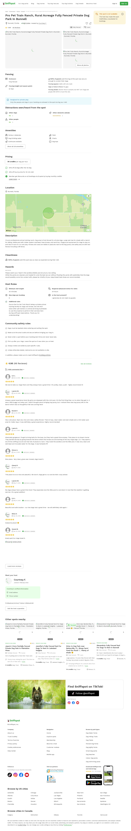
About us (11, 733)
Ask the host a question (15, 608)
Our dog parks (23, 3)
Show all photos (83, 65)
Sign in (114, 3)
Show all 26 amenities (15, 146)
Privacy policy (12, 744)
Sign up (124, 3)
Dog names (41, 3)
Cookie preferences (14, 747)
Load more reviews (14, 566)
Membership (51, 740)
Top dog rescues (53, 3)
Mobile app (50, 754)
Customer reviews (53, 747)
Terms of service (13, 740)
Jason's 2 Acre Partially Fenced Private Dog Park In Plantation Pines (17, 648)
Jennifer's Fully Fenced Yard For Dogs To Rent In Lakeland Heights (48, 648)
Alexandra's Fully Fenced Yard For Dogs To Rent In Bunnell (108, 646)
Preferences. (68, 825)
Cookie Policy (22, 825)
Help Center (12, 751)
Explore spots (51, 736)
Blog (32, 3)
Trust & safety (12, 736)
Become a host (91, 3)
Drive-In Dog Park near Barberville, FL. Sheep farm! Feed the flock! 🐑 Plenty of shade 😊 (77, 649)
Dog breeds (79, 3)
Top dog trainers (67, 3)
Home (49, 733)
